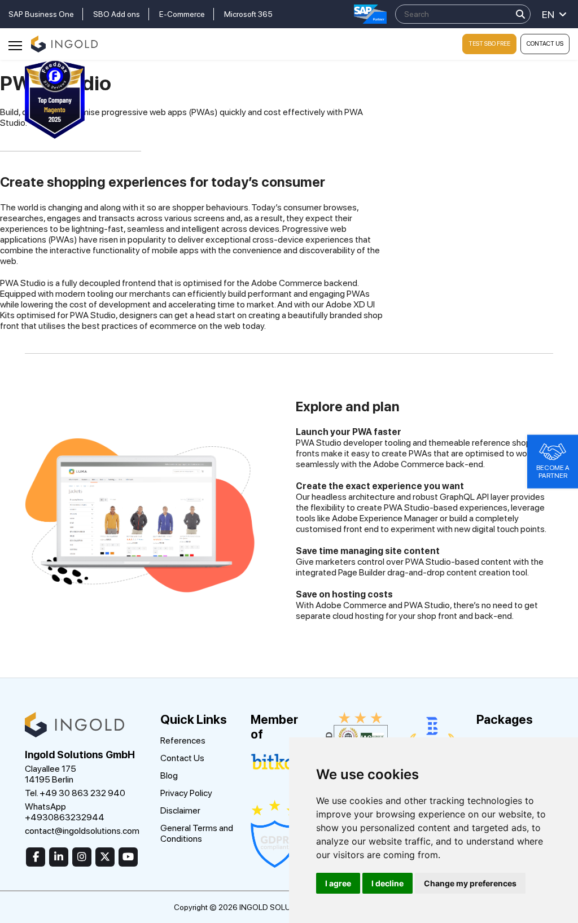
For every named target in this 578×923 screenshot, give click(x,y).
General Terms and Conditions (196, 833)
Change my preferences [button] (470, 883)
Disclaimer (180, 810)
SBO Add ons (116, 14)
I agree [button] (338, 883)
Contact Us (545, 43)
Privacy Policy (186, 793)
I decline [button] (387, 883)
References (182, 740)
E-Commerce (182, 14)
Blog (169, 775)
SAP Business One (41, 14)
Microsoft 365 (248, 14)
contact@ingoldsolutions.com (82, 830)
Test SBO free (489, 43)
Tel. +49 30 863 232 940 (75, 793)
